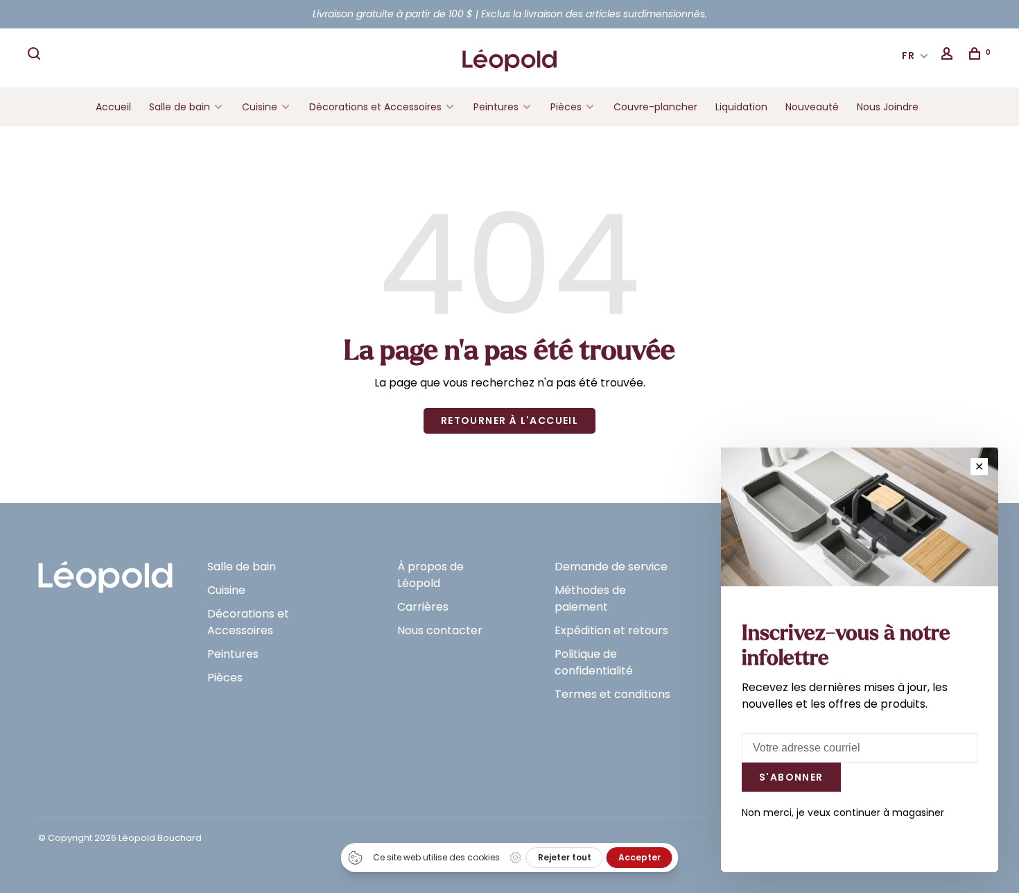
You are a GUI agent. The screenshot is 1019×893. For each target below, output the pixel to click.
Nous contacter (439, 630)
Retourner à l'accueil (509, 420)
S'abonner (791, 777)
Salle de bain (179, 107)
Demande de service (611, 567)
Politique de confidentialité (594, 662)
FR (909, 55)
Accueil (113, 107)
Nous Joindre (887, 107)
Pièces (567, 107)
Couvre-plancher (655, 107)
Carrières (422, 607)
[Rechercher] (36, 55)
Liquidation (741, 107)
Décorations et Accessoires (375, 107)
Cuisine (259, 107)
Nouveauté (812, 107)
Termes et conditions (612, 694)
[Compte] (949, 55)
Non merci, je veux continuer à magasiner (843, 812)
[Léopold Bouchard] (105, 571)
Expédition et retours (611, 630)
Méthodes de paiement (590, 598)
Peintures (496, 107)
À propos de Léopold (430, 575)
